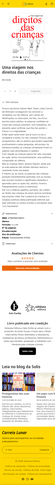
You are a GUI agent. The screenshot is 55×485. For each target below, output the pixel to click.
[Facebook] (23, 479)
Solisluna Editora (32, 461)
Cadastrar (44, 449)
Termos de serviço (13, 470)
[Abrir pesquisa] (8, 4)
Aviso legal (45, 470)
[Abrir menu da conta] (46, 4)
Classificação (10, 244)
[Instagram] (27, 479)
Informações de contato (14, 474)
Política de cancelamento (40, 474)
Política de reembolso (15, 466)
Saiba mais (27, 351)
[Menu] (3, 4)
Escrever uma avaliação (27, 268)
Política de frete (31, 470)
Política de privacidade (39, 466)
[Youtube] (32, 479)
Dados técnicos (11, 214)
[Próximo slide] (51, 398)
